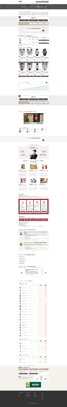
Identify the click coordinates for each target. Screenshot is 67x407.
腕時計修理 (47, 3)
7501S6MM (30, 39)
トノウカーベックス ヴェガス (24, 290)
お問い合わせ (42, 399)
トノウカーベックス (23, 343)
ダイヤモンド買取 (28, 3)
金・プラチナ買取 (32, 3)
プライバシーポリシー (43, 397)
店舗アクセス (42, 396)
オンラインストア (43, 3)
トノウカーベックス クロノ (24, 330)
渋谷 (37, 379)
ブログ (39, 3)
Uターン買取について (28, 396)
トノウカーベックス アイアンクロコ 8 (25, 314)
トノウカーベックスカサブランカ (24, 335)
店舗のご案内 (36, 3)
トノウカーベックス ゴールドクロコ (25, 319)
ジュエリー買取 (24, 3)
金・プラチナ (20, 396)
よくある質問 (35, 396)
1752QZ (29, 42)
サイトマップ (42, 398)
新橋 (45, 379)
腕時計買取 (20, 3)
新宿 (41, 379)
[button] (21, 272)
